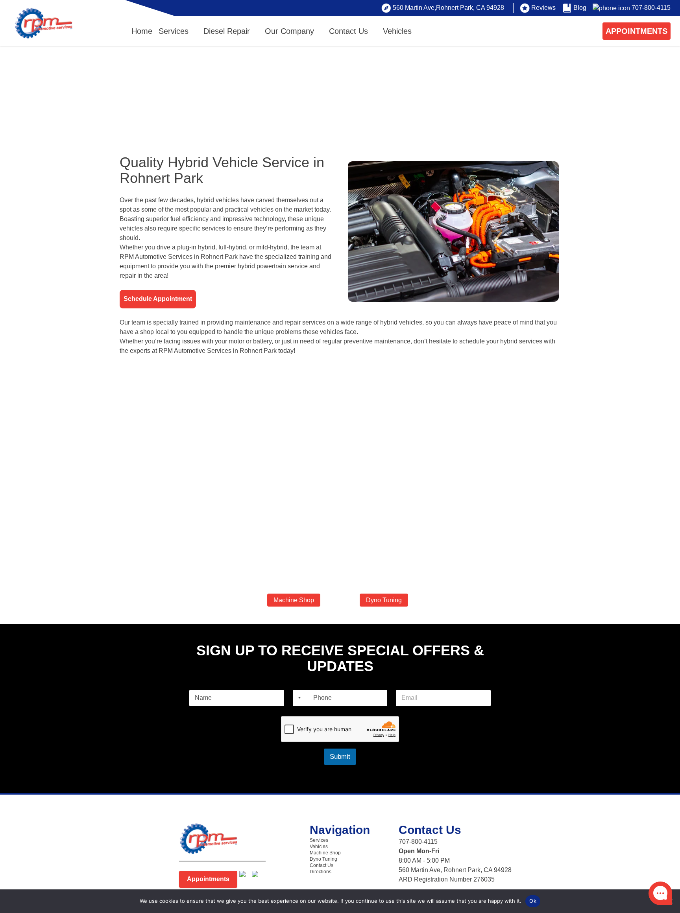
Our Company (289, 31)
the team (302, 247)
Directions (320, 871)
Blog (579, 7)
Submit (340, 756)
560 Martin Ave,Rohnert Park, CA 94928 (448, 7)
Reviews (543, 7)
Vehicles (397, 31)
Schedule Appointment (158, 298)
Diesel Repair (226, 31)
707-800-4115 (651, 7)
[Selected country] (297, 698)
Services (173, 31)
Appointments (208, 879)
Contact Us (348, 31)
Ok (532, 901)
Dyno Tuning (384, 600)
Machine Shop (293, 600)
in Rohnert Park (255, 350)
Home (141, 31)
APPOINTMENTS (636, 31)
